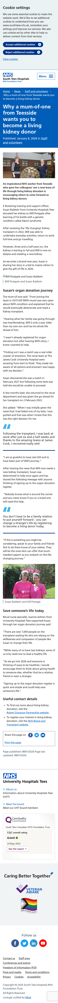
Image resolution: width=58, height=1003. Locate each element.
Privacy (7, 976)
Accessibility (34, 976)
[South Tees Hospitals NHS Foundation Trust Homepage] (16, 77)
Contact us (9, 958)
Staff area (24, 958)
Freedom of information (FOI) (20, 967)
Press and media (12, 972)
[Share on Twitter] (36, 735)
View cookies (10, 59)
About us (11, 789)
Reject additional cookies (20, 52)
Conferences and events (16, 962)
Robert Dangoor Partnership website (28, 712)
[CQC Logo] (16, 822)
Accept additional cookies (20, 44)
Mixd (28, 997)
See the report (16, 849)
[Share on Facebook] (30, 735)
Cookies (19, 976)
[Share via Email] (43, 735)
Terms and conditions (37, 972)
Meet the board (15, 804)
